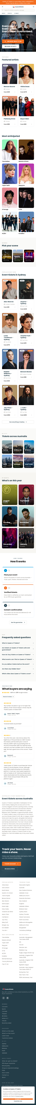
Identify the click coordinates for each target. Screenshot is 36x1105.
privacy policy (19, 1096)
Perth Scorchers (24, 920)
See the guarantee (16, 622)
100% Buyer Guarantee (8, 1063)
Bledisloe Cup (23, 950)
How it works (5, 1073)
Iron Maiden (5, 928)
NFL (20, 942)
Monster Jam (23, 947)
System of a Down (7, 893)
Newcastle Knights (24, 885)
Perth (3, 1050)
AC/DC (4, 953)
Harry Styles (5, 909)
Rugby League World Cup (26, 953)
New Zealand (23, 901)
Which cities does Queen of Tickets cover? (16, 674)
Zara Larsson (5, 887)
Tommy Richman (7, 961)
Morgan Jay (5, 925)
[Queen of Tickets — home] (18, 7)
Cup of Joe (5, 964)
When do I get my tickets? (9, 1061)
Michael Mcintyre (7, 959)
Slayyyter (4, 945)
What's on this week (8, 1031)
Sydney (4, 1043)
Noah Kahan (5, 890)
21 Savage (5, 948)
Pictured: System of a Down (24, 49)
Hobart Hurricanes (24, 917)
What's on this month (8, 1033)
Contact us (5, 1075)
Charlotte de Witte (7, 911)
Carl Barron (5, 917)
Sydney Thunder (24, 914)
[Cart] (33, 6)
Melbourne (5, 1046)
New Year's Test (24, 975)
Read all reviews (7, 696)
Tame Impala (6, 895)
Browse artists (10, 869)
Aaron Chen (5, 914)
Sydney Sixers (23, 911)
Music (3, 13)
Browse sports (10, 46)
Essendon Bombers (24, 898)
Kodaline (4, 956)
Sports (10, 13)
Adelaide (4, 1053)
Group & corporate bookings (10, 1068)
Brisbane (4, 1048)
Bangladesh (22, 928)
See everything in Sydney (16, 422)
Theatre (4, 1014)
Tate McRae (5, 937)
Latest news (5, 1036)
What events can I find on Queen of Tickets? (17, 659)
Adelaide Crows (23, 893)
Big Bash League (24, 965)
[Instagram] (3, 997)
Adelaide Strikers (24, 906)
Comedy (16, 13)
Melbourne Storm (24, 895)
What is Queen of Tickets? (11, 643)
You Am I (4, 930)
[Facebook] (7, 997)
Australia (21, 887)
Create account (10, 864)
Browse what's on (14, 41)
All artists (4, 1016)
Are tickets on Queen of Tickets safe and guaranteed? (16, 649)
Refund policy (6, 1066)
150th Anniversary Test (25, 977)
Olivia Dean (5, 885)
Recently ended (6, 1023)
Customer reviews (7, 1038)
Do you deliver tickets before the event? (16, 664)
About (4, 1077)
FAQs (3, 1070)
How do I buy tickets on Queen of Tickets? (16, 655)
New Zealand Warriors (25, 890)
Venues (4, 1021)
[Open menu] (2, 6)
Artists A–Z (5, 1018)
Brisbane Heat (23, 909)
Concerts (4, 1006)
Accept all (18, 1099)
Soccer (21, 945)
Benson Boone (6, 898)
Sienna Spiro (5, 903)
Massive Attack (6, 940)
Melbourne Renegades (25, 922)
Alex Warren (5, 901)
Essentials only (18, 1101)
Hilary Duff (5, 922)
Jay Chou (5, 920)
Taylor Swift (5, 943)
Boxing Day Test (24, 972)
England (21, 903)
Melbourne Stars (24, 925)
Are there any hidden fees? (11, 669)
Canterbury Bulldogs (25, 930)
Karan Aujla (5, 906)
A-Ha (3, 951)
